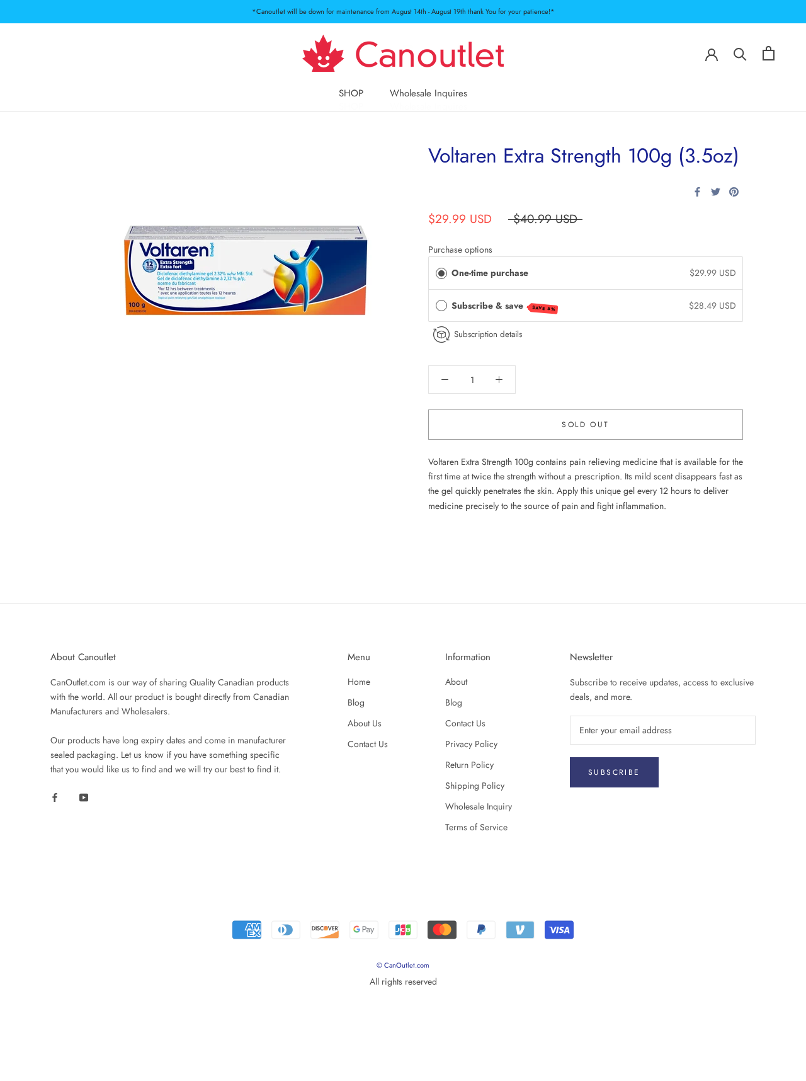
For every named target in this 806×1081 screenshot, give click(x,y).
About (456, 681)
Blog (356, 702)
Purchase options (460, 249)
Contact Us (368, 744)
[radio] (441, 273)
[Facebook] (697, 192)
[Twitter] (715, 192)
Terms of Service (476, 827)
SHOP (351, 93)
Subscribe (614, 772)
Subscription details (488, 334)
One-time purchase (489, 272)
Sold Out (585, 424)
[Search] (740, 53)
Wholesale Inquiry (478, 806)
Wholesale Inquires (428, 93)
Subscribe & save (503, 305)
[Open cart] (769, 53)
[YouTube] (83, 796)
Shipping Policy (474, 785)
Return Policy (469, 764)
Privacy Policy (471, 744)
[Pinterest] (734, 192)
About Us (365, 723)
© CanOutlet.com (403, 965)
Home (359, 681)
